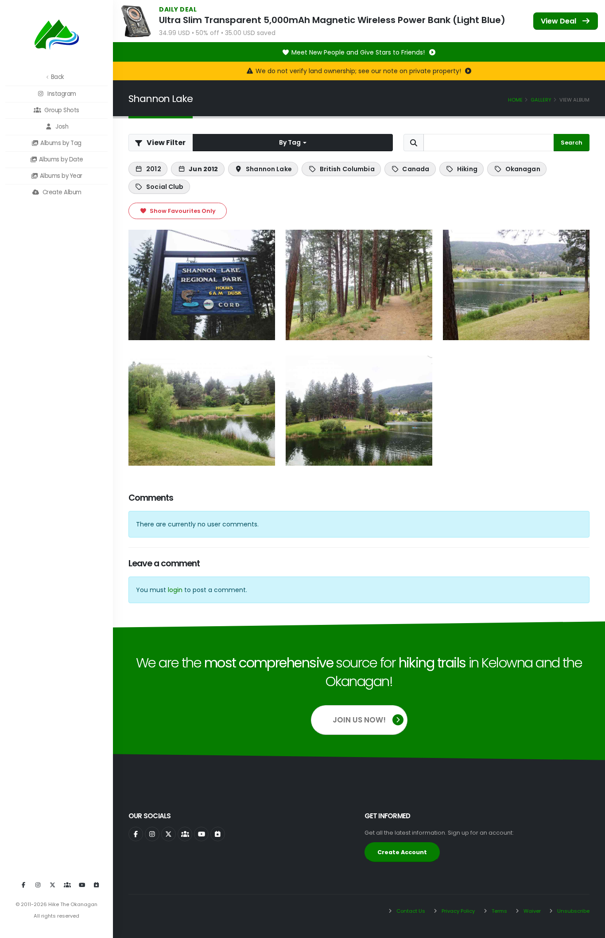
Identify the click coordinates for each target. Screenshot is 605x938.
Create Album (61, 192)
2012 (153, 169)
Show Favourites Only (182, 211)
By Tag (290, 142)
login (175, 589)
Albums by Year (60, 176)
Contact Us (410, 910)
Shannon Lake (269, 169)
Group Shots (61, 110)
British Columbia (347, 169)
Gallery (541, 99)
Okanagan (522, 169)
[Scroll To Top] (589, 928)
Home (515, 99)
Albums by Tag (60, 143)
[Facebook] (23, 885)
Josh (61, 126)
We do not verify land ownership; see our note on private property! (359, 71)
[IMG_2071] (516, 285)
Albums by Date (60, 159)
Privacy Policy (457, 910)
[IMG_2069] (201, 285)
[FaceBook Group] (67, 885)
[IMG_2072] (201, 411)
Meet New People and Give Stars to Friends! (359, 52)
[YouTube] (82, 885)
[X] (53, 885)
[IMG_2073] (359, 411)
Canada (415, 169)
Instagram (61, 94)
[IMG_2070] (359, 285)
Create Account (402, 852)
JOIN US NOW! (359, 719)
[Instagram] (38, 885)
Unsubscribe (572, 910)
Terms (498, 910)
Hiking (467, 169)
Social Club (165, 186)
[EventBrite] (96, 885)
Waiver (531, 910)
